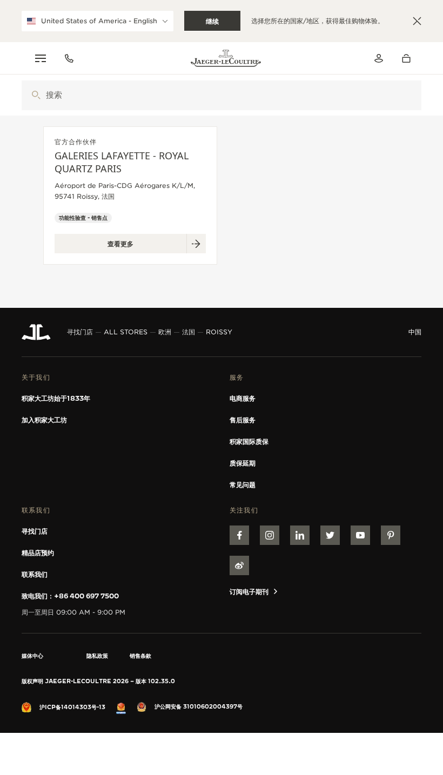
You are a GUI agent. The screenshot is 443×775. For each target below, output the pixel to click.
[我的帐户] (378, 58)
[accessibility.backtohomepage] (226, 58)
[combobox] (221, 95)
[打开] (36, 95)
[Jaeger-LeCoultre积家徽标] (36, 332)
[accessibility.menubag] (409, 58)
